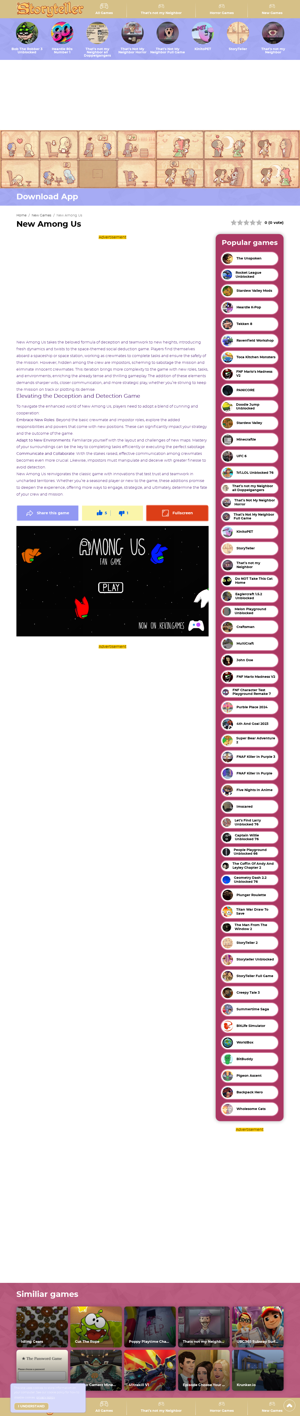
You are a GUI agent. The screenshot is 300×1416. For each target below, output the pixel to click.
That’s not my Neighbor (161, 13)
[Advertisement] (150, 95)
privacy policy (45, 1397)
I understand (31, 1406)
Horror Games (222, 13)
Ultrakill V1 (139, 1385)
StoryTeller (238, 49)
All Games (104, 13)
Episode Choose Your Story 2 (204, 1385)
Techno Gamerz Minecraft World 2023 (96, 1385)
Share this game (53, 513)
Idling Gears (32, 1341)
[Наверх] (289, 1405)
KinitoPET (203, 49)
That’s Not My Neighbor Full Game (167, 50)
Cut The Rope (87, 1341)
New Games (272, 13)
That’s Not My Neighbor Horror (132, 50)
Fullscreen (182, 513)
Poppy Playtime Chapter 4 (150, 1341)
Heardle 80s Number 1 (62, 50)
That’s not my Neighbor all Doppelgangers (97, 52)
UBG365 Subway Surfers (258, 1341)
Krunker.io (246, 1385)
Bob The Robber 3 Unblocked (26, 50)
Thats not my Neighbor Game (204, 1341)
